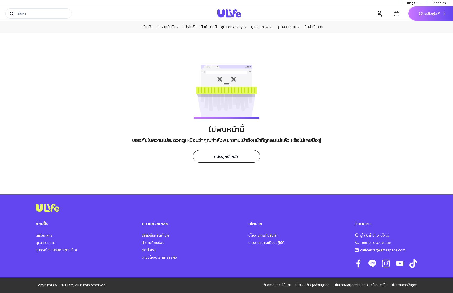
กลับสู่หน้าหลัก (226, 156)
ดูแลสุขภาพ (259, 27)
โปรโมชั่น (190, 27)
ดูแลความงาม (286, 27)
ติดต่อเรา (439, 3)
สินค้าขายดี (209, 27)
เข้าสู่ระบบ (413, 3)
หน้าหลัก (147, 27)
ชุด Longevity (232, 27)
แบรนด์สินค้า (166, 27)
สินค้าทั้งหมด (314, 27)
